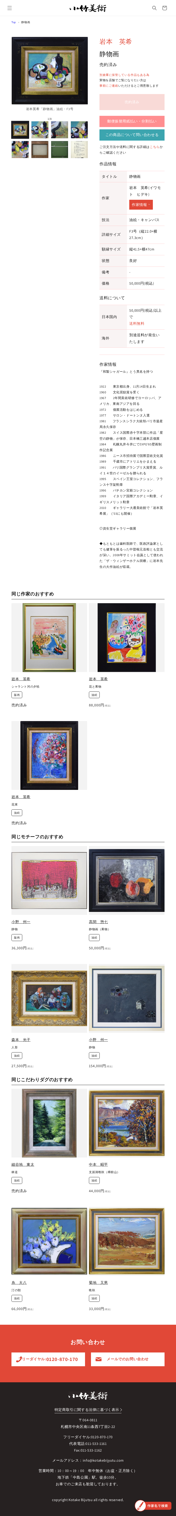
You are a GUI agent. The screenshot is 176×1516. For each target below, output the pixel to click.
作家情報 (139, 204)
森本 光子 (20, 1039)
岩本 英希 (115, 41)
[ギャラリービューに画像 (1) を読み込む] (20, 130)
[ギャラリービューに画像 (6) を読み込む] (40, 149)
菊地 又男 (98, 1282)
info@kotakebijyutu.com (103, 1460)
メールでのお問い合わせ (128, 1359)
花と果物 (95, 687)
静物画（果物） (100, 929)
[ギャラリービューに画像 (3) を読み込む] (59, 130)
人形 (14, 1047)
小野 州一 (20, 921)
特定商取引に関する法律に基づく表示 (87, 1409)
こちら (155, 147)
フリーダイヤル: (48, 1359)
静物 (14, 929)
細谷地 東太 (22, 1164)
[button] (10, 8)
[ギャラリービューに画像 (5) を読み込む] (20, 149)
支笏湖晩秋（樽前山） (104, 1172)
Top (13, 22)
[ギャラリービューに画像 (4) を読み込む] (79, 130)
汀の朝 (16, 1290)
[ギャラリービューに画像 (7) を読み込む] (59, 149)
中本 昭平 (98, 1164)
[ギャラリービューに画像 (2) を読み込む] (40, 130)
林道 (14, 1172)
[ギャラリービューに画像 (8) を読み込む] (79, 149)
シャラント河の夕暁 (25, 687)
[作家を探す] (153, 1505)
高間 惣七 (98, 921)
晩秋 (92, 1290)
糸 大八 (19, 1282)
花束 (14, 804)
